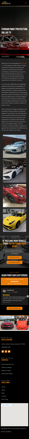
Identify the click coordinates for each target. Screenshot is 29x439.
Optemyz (23, 428)
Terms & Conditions (6, 431)
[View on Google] (4, 291)
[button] (1, 296)
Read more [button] (6, 302)
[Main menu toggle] (25, 2)
